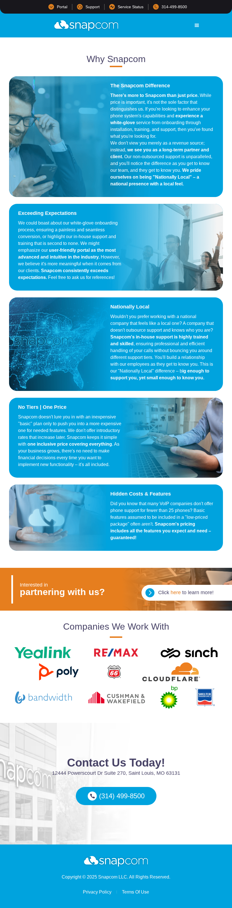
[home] (86, 25)
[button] (196, 25)
